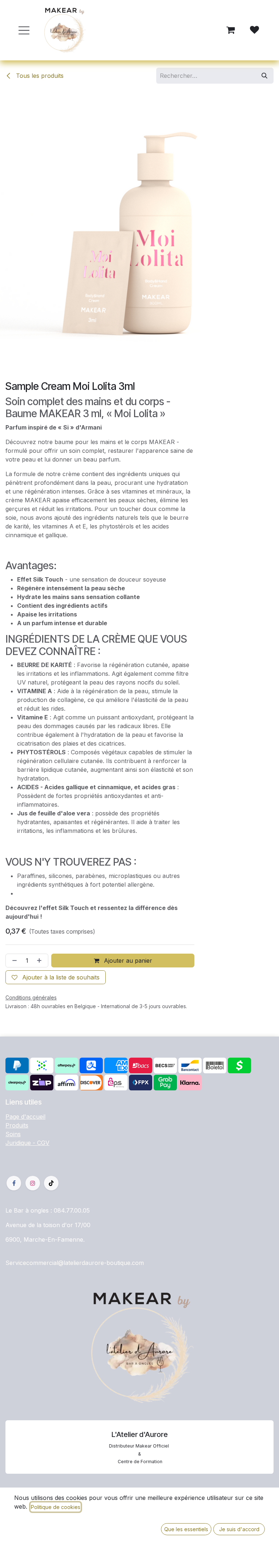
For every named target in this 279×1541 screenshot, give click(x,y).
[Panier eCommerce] (230, 30)
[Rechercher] (264, 76)
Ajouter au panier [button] (127, 960)
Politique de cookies (55, 1507)
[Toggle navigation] (24, 30)
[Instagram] (32, 1183)
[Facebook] (14, 1183)
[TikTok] (51, 1183)
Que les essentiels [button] (186, 1529)
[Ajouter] (40, 960)
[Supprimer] (13, 960)
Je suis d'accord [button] (239, 1529)
